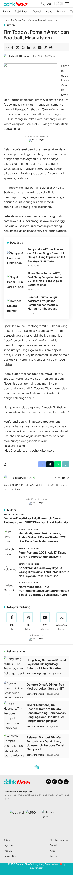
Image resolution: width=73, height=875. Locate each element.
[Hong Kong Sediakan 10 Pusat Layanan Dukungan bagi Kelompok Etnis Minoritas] (14, 666)
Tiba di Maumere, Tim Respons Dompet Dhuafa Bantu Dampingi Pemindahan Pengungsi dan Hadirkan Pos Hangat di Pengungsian (46, 713)
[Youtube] (45, 621)
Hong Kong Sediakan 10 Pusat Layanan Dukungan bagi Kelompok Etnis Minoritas (46, 664)
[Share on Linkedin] (28, 47)
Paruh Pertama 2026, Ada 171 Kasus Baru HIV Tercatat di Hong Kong (42, 554)
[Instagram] (68, 478)
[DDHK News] (16, 3)
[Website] (54, 478)
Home (6, 20)
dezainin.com (36, 867)
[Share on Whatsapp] (23, 47)
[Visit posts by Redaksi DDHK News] (5, 56)
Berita (7, 514)
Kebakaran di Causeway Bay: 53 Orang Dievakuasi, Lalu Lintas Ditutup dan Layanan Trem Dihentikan (44, 572)
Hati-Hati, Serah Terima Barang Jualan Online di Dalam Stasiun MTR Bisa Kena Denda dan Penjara (42, 537)
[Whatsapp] (66, 781)
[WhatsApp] (61, 621)
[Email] (39, 47)
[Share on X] (17, 47)
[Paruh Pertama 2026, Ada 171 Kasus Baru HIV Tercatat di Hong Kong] (10, 553)
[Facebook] (59, 478)
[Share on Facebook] (12, 47)
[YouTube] (63, 478)
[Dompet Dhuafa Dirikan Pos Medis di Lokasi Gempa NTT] (14, 689)
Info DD (11, 25)
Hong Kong (18, 514)
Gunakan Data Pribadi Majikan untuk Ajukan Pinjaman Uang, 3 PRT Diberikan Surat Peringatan (36, 520)
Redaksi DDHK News (19, 56)
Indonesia (39, 694)
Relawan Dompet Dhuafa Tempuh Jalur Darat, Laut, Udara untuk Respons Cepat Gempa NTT (45, 743)
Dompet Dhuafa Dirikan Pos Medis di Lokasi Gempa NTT (45, 686)
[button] (43, 4)
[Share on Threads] (34, 47)
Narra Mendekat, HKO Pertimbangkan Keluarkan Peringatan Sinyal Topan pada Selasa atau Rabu (44, 591)
